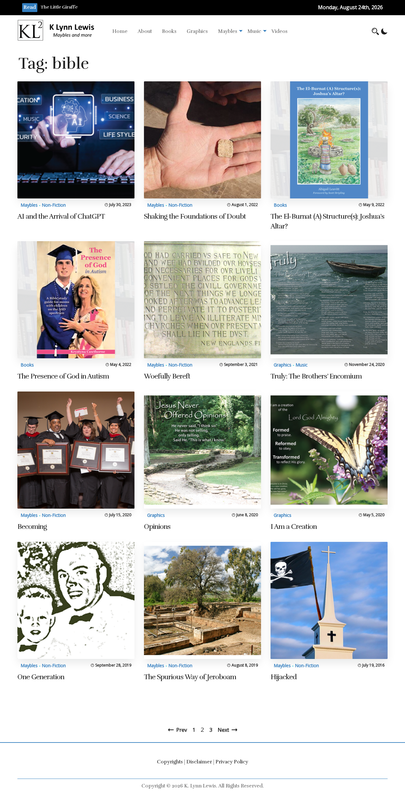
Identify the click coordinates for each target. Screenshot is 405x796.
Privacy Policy (231, 762)
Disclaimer (199, 762)
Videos (279, 31)
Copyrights (170, 762)
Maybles (227, 31)
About (145, 31)
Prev (181, 729)
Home (120, 31)
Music (254, 31)
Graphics (197, 31)
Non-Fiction (54, 205)
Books (169, 31)
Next (223, 729)
